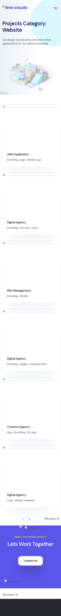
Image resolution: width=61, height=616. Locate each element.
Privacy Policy (18, 613)
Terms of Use (42, 613)
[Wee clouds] (14, 8)
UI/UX (34, 228)
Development (38, 364)
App (9, 432)
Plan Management (19, 290)
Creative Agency (18, 427)
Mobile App (34, 160)
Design (24, 364)
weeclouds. (49, 608)
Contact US (30, 561)
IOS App (25, 228)
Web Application (18, 154)
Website (29, 500)
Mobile (24, 296)
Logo (22, 160)
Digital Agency (16, 222)
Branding (12, 160)
